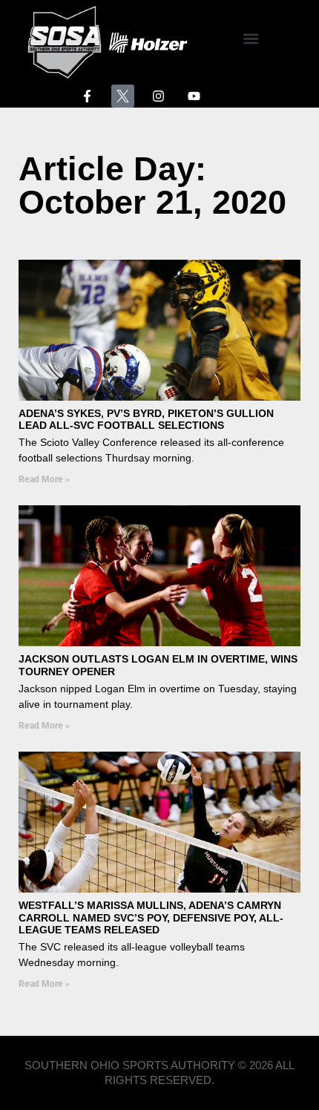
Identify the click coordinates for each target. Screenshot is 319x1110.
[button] (250, 39)
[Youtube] (194, 96)
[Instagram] (158, 96)
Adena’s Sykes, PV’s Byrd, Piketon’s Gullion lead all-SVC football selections (146, 419)
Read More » (44, 479)
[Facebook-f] (87, 96)
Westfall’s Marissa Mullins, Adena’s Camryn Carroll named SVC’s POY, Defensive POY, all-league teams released (151, 917)
